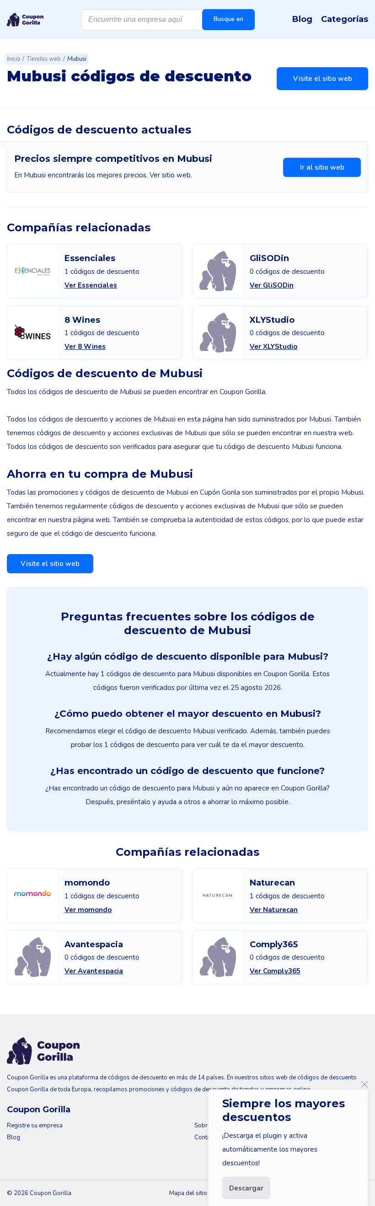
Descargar (246, 1188)
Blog (302, 19)
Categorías (344, 19)
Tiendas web (44, 59)
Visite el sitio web (322, 78)
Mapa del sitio (188, 1193)
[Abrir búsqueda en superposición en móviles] (168, 19)
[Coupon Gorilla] (25, 20)
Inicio (13, 59)
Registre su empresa (35, 1125)
